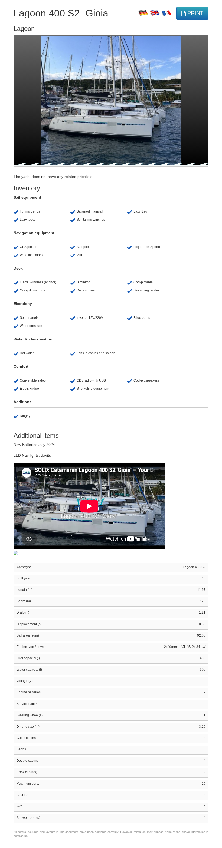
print (194, 13)
